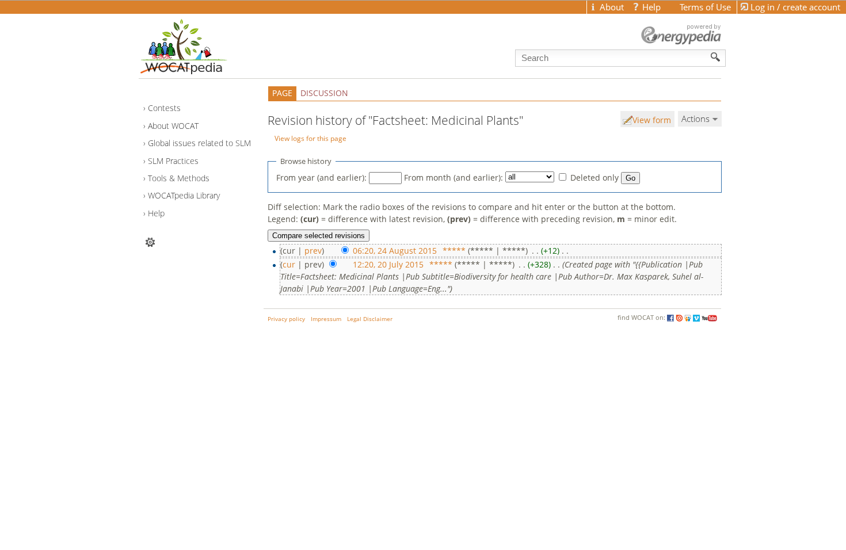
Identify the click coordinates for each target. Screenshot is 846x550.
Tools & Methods (178, 178)
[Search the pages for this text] (715, 57)
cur (289, 264)
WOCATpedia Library (184, 195)
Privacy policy (286, 319)
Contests (164, 107)
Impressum (326, 319)
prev (313, 250)
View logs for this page (310, 138)
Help (156, 213)
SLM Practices (173, 160)
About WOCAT (173, 125)
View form (651, 119)
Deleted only (594, 177)
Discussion (324, 92)
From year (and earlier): (321, 177)
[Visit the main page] (203, 43)
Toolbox (150, 242)
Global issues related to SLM (199, 143)
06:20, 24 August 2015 (395, 250)
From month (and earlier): (453, 177)
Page (282, 92)
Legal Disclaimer (369, 319)
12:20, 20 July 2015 (388, 264)
